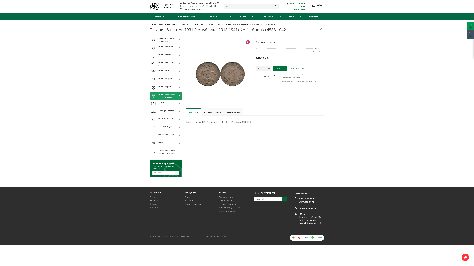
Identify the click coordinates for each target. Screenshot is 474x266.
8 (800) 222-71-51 (298, 7)
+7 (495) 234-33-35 (297, 4)
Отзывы (153, 204)
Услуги (222, 192)
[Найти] (276, 6)
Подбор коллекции (227, 204)
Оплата (188, 197)
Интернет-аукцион (227, 211)
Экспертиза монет (227, 197)
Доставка (189, 200)
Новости (154, 200)
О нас (152, 197)
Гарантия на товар (193, 204)
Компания (155, 192)
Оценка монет (225, 200)
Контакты (154, 207)
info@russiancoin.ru (307, 208)
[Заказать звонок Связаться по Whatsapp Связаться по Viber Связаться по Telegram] (465, 256)
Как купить (190, 192)
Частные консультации (229, 207)
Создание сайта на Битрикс (216, 236)
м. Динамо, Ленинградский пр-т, (199, 3)
